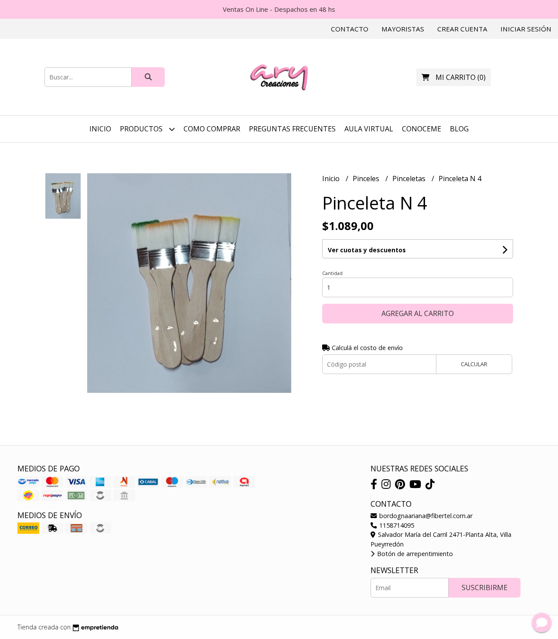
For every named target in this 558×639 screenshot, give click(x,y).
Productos (142, 129)
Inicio (100, 129)
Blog (459, 129)
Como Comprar (212, 129)
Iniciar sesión (525, 28)
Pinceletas (409, 178)
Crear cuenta (462, 28)
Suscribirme (484, 587)
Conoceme (421, 129)
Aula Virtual (368, 129)
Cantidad (332, 273)
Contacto (349, 28)
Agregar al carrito (417, 313)
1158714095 (396, 525)
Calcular (474, 364)
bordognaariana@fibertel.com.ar (425, 516)
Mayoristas (402, 28)
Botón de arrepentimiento (414, 554)
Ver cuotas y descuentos (367, 250)
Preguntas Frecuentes (292, 129)
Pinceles (367, 178)
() (461, 77)
